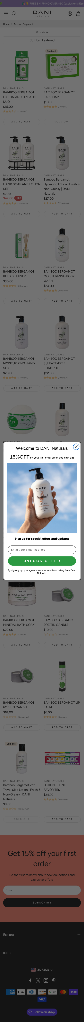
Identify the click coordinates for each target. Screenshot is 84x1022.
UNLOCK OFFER (42, 561)
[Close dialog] (76, 447)
